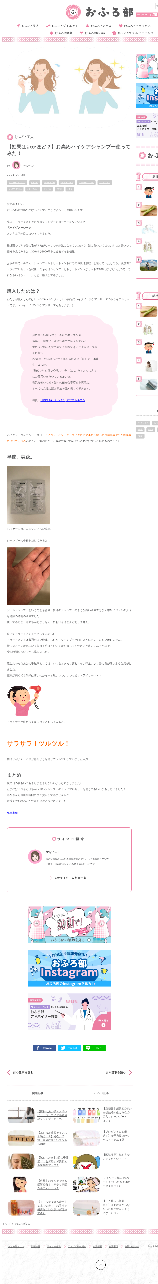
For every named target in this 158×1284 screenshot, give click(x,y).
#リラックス (143, 423)
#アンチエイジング (17, 182)
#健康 (140, 436)
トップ (6, 1223)
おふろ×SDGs (95, 32)
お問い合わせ (132, 1246)
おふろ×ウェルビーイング (136, 32)
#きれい (34, 182)
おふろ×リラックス (137, 25)
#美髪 (69, 189)
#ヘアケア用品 (15, 189)
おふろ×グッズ (101, 25)
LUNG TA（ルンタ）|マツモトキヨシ (62, 400)
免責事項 (113, 1246)
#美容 (59, 189)
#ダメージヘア (67, 182)
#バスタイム (104, 182)
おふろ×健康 (63, 32)
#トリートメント (86, 182)
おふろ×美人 (30, 25)
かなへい (29, 165)
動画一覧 (35, 1246)
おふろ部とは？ (16, 1246)
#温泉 (150, 430)
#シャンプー (49, 182)
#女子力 (47, 189)
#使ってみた (32, 189)
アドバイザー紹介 (77, 1246)
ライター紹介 (54, 1246)
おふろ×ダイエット (65, 25)
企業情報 (97, 1246)
